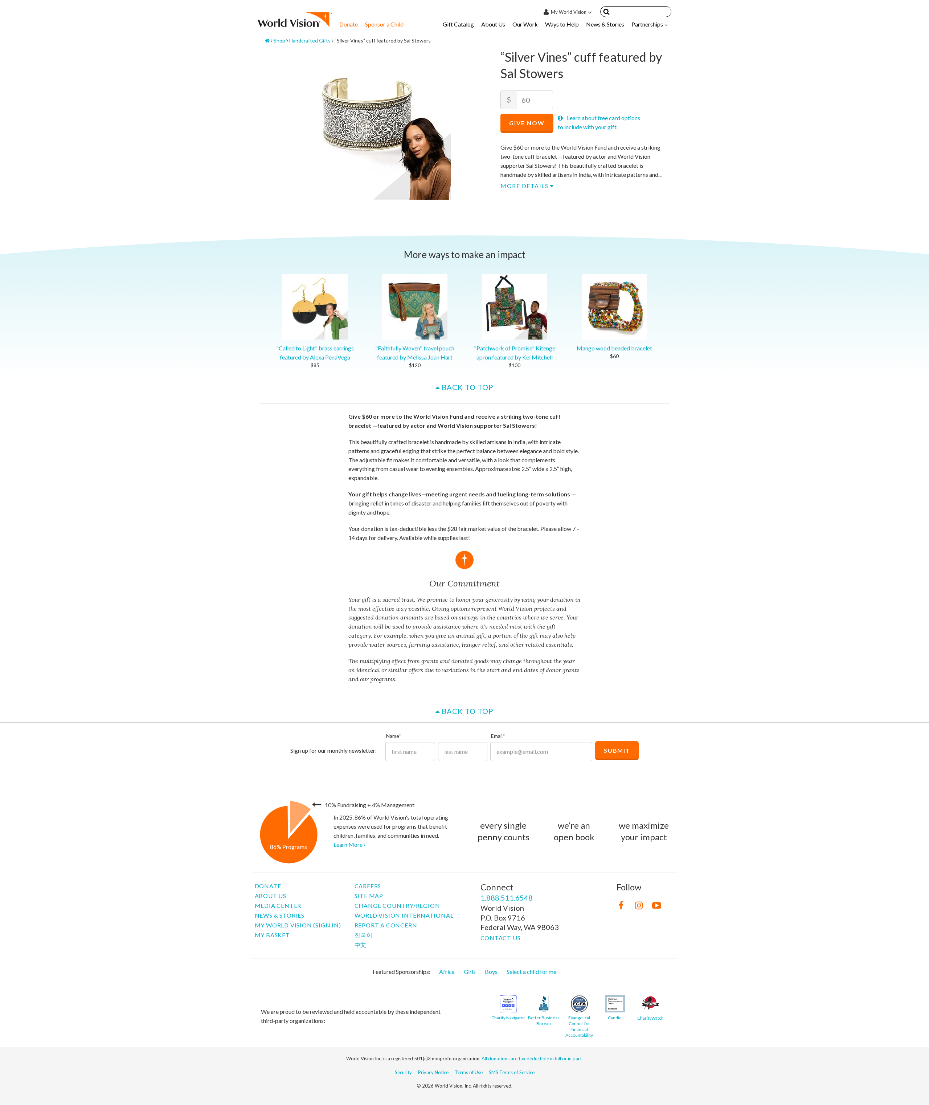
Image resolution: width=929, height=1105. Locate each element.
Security (403, 1072)
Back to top (467, 387)
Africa (447, 971)
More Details (525, 185)
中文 (361, 944)
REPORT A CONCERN (386, 925)
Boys (491, 971)
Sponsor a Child (384, 24)
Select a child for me (531, 971)
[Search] (606, 12)
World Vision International (404, 915)
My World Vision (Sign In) (298, 925)
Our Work (525, 24)
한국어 (364, 934)
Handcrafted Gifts (310, 40)
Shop (279, 40)
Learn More (348, 844)
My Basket (272, 934)
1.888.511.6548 (506, 897)
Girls (470, 971)
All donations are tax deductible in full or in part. (532, 1058)
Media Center (278, 905)
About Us (493, 24)
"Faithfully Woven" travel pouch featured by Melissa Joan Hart (414, 353)
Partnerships (647, 24)
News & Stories (605, 24)
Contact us (500, 937)
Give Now (527, 122)
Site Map (369, 895)
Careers (368, 885)
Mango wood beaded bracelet (614, 348)
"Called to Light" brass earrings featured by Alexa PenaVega (315, 353)
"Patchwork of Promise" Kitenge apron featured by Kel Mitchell (514, 353)
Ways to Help (562, 24)
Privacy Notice (433, 1072)
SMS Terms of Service (512, 1072)
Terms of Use (469, 1072)
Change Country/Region (397, 905)
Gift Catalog (458, 24)
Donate (348, 24)
